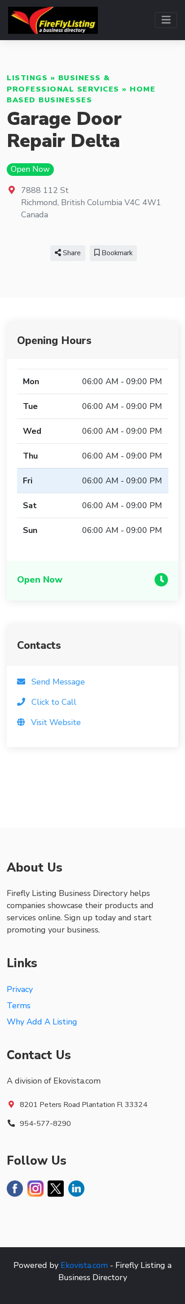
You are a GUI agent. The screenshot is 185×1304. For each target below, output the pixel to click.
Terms (19, 1005)
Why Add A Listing (42, 1021)
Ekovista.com (84, 1265)
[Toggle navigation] (166, 20)
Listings (27, 78)
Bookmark (116, 253)
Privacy (20, 989)
